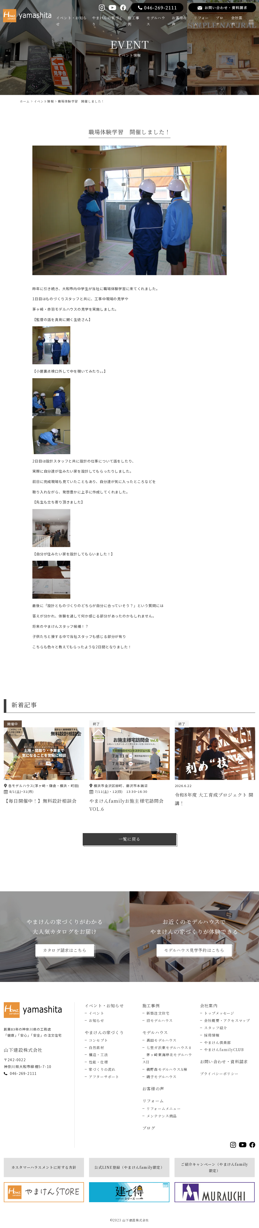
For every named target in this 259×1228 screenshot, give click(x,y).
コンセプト (98, 1040)
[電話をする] (157, 7)
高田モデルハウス (161, 1040)
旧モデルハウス (159, 1020)
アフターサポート (104, 1076)
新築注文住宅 (157, 1013)
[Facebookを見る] (123, 7)
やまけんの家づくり (107, 21)
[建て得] (129, 1192)
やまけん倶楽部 (217, 1042)
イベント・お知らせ (71, 21)
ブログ (219, 21)
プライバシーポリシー (219, 1073)
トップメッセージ (219, 1013)
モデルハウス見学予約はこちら (194, 950)
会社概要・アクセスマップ (227, 1020)
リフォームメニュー (163, 1108)
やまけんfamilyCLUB (224, 1049)
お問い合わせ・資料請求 (224, 1061)
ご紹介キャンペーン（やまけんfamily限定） (214, 1167)
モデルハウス (155, 21)
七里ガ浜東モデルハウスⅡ (169, 1047)
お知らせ (96, 1020)
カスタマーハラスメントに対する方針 (43, 1167)
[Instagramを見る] (102, 7)
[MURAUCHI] (215, 1192)
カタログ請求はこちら (65, 950)
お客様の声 (179, 21)
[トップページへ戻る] (34, 1010)
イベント (96, 1013)
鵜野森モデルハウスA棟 (166, 1069)
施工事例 (133, 21)
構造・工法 (98, 1054)
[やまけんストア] (44, 1192)
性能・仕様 (98, 1061)
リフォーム (201, 21)
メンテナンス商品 (161, 1115)
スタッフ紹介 (215, 1027)
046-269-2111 (23, 1073)
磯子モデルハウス (161, 1076)
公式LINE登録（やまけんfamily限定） (129, 1167)
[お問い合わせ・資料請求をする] (222, 7)
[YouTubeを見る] (112, 7)
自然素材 (96, 1047)
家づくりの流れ (102, 1069)
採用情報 (212, 1035)
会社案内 (237, 21)
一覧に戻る (129, 839)
